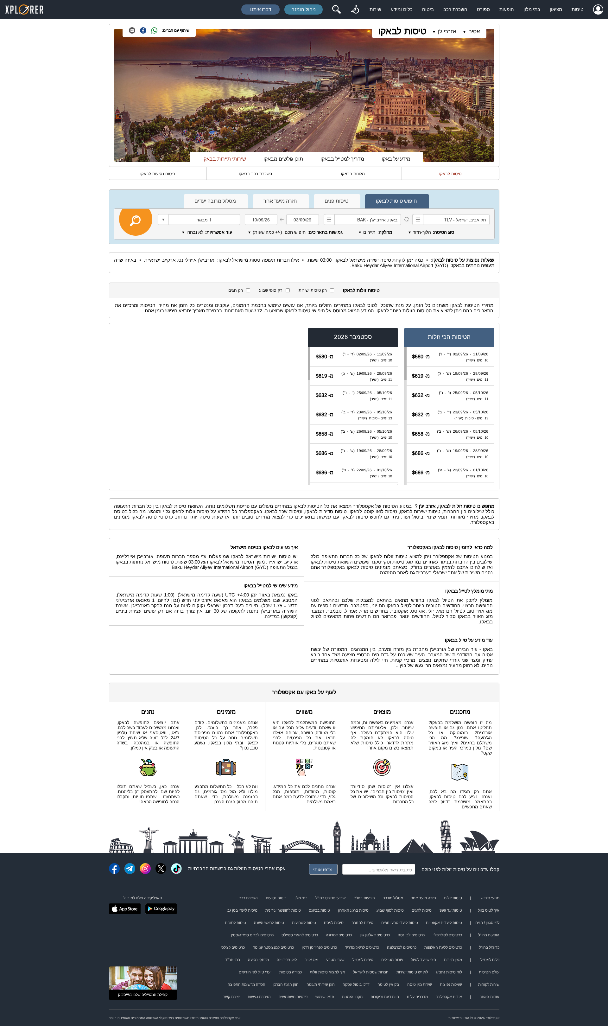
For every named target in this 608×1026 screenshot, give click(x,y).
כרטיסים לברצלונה (401, 947)
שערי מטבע (335, 960)
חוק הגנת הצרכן (286, 984)
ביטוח (428, 9)
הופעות (506, 9)
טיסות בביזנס (319, 910)
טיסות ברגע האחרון (353, 910)
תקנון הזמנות (352, 997)
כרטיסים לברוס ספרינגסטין (252, 935)
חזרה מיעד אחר (423, 898)
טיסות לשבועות (304, 923)
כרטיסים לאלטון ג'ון (375, 935)
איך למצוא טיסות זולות (327, 972)
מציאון (556, 9)
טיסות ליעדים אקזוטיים (444, 923)
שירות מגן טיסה (419, 984)
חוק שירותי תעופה (321, 984)
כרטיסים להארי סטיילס (300, 935)
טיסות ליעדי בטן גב (242, 910)
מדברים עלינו (417, 997)
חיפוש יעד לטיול (423, 960)
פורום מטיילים (392, 960)
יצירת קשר (231, 997)
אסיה (474, 32)
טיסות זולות (453, 869)
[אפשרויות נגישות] (355, 9)
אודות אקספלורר (449, 997)
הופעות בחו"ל (364, 898)
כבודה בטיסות (290, 972)
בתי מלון (531, 9)
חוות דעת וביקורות (384, 997)
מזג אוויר (311, 960)
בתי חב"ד (232, 960)
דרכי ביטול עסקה (356, 984)
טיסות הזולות (247, 868)
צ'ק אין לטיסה (388, 984)
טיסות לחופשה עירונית (283, 910)
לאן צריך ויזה (287, 960)
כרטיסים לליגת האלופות (443, 947)
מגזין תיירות (453, 960)
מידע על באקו (396, 159)
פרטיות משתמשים (293, 997)
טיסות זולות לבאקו (361, 290)
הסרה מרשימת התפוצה (246, 984)
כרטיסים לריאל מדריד (362, 947)
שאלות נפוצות (451, 984)
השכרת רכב (455, 9)
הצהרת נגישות (259, 997)
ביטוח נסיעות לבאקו (157, 173)
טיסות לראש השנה (269, 923)
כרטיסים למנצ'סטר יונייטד (273, 947)
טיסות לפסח (334, 923)
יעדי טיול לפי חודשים (255, 972)
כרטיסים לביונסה (411, 935)
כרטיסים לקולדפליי (447, 935)
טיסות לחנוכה (362, 923)
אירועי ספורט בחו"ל (330, 898)
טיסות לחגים (422, 910)
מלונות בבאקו (353, 173)
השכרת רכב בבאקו (255, 173)
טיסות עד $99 (451, 910)
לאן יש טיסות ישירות (412, 972)
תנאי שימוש (324, 997)
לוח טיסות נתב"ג (449, 972)
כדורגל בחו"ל (489, 947)
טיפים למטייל (362, 960)
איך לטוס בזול (488, 910)
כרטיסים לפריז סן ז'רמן (319, 947)
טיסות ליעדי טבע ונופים (399, 923)
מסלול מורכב (393, 898)
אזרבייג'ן (447, 32)
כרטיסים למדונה (339, 935)
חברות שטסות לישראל (371, 972)
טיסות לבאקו (402, 31)
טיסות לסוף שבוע (390, 910)
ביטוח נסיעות (276, 898)
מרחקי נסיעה (258, 960)
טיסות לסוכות (235, 923)
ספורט (483, 9)
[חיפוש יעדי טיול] (336, 9)
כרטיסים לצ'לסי (232, 947)
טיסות (578, 9)
